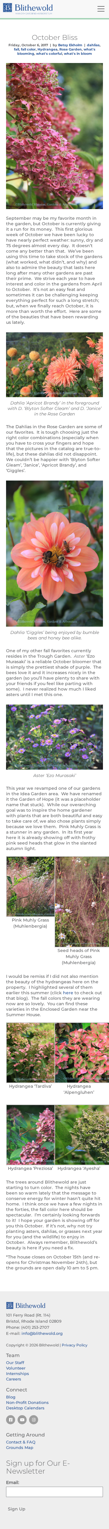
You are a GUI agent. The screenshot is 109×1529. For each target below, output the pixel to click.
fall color (28, 49)
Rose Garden (70, 49)
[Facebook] (10, 1419)
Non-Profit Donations (27, 1402)
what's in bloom (78, 53)
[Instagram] (33, 1419)
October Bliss (55, 37)
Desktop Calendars (25, 1407)
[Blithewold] (38, 8)
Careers (13, 1379)
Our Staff (15, 1362)
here (68, 992)
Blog (10, 1396)
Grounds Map (19, 1447)
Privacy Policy (75, 1345)
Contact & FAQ (20, 1442)
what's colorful (49, 53)
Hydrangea (48, 49)
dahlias (93, 45)
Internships (17, 1373)
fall (16, 49)
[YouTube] (22, 1419)
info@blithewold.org (42, 1333)
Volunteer (15, 1368)
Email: (12, 1482)
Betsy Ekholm (70, 45)
